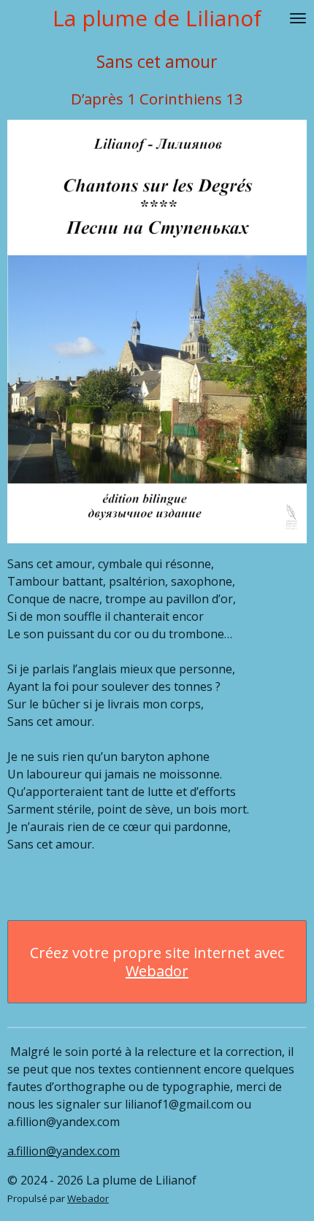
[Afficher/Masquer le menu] (298, 18)
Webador (157, 971)
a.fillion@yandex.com (63, 1151)
